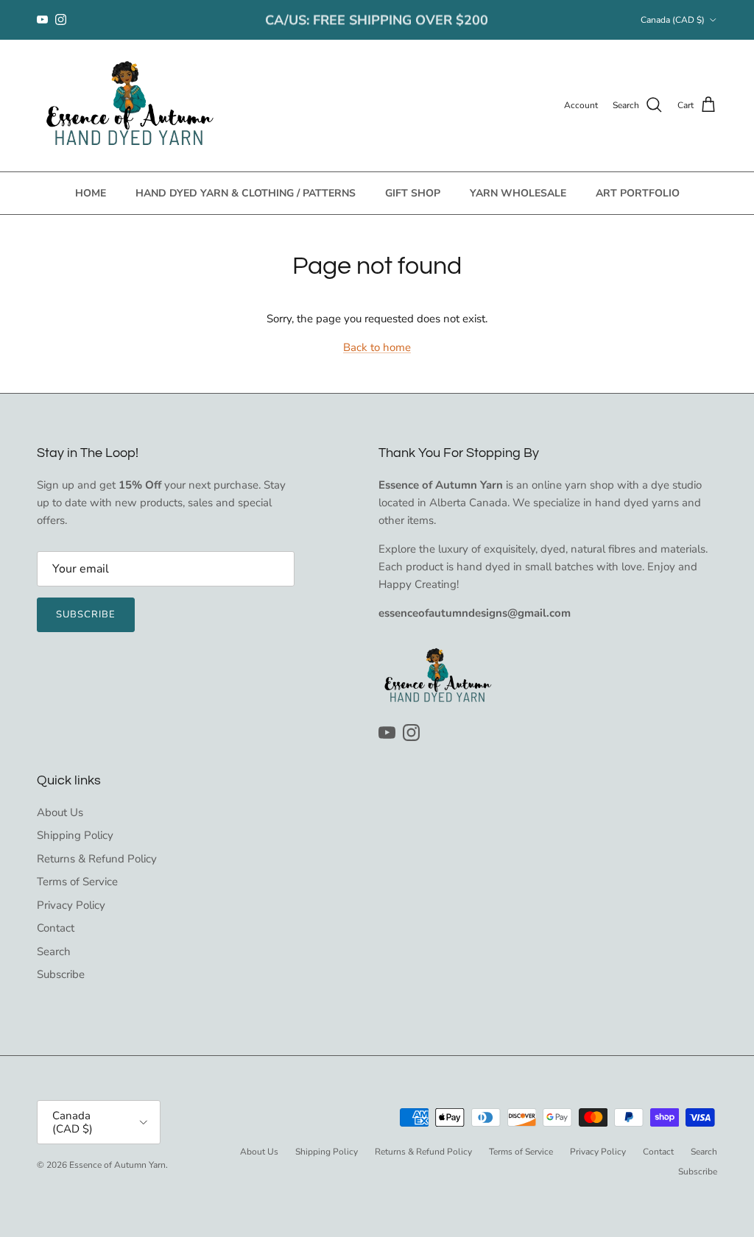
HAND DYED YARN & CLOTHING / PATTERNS (245, 193)
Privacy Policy (71, 905)
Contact (55, 928)
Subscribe (86, 614)
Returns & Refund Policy (97, 858)
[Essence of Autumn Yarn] (129, 105)
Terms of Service (77, 881)
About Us (60, 812)
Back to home (377, 347)
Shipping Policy (75, 835)
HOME (90, 193)
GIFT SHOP (412, 193)
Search (54, 951)
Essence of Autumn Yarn (117, 1165)
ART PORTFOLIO (638, 193)
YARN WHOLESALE (518, 193)
